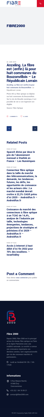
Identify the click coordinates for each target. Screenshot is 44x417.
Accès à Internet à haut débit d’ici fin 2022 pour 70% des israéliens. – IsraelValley (20, 250)
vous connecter (22, 277)
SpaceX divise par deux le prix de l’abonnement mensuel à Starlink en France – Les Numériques (21, 156)
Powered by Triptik (22, 413)
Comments (13, 116)
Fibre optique (11, 149)
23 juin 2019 (11, 62)
